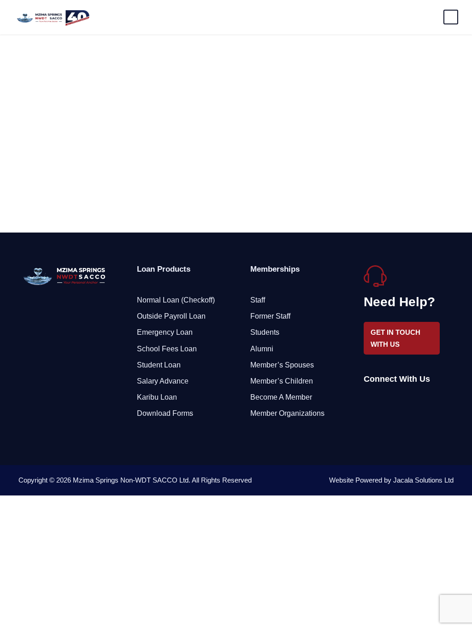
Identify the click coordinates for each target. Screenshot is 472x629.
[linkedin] (383, 402)
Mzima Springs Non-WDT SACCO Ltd (131, 480)
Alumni (261, 349)
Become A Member (281, 397)
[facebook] (367, 402)
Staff (257, 300)
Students (264, 332)
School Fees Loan (167, 349)
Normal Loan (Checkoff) (176, 300)
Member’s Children (281, 381)
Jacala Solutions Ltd (423, 480)
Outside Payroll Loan (171, 316)
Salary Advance (163, 381)
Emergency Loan (165, 332)
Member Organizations (287, 413)
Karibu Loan (157, 397)
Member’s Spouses (282, 365)
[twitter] (399, 402)
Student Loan (159, 365)
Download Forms (165, 413)
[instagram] (415, 402)
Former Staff (270, 316)
